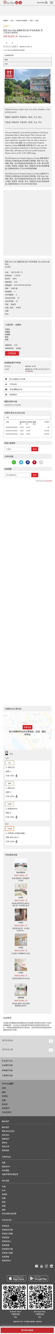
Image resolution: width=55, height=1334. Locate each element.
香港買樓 (5, 1245)
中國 (4, 1187)
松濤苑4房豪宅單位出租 (21, 978)
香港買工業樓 (7, 1253)
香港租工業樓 (7, 1234)
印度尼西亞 (7, 1112)
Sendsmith (48, 481)
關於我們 (5, 1127)
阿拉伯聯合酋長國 (9, 1214)
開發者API (6, 1167)
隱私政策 (39, 1321)
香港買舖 (5, 1257)
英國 (4, 1206)
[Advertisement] (27, 221)
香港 (4, 1088)
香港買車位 (6, 1261)
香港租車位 (6, 1241)
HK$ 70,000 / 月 (20, 875)
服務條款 (32, 1321)
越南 (4, 1092)
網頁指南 (5, 1150)
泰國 (4, 1100)
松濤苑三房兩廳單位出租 (21, 953)
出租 (7, 417)
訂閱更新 (12, 353)
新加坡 (5, 1104)
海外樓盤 (5, 1170)
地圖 (6, 60)
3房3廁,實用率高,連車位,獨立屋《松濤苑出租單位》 (21, 905)
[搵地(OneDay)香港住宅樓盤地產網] (12, 2)
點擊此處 (27, 727)
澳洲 (4, 1202)
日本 (4, 1190)
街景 (6, 64)
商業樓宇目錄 (7, 1070)
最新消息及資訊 (8, 1131)
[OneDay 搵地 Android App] (38, 1278)
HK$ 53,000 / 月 (20, 925)
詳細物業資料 (9, 55)
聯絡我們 (5, 1139)
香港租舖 (5, 1237)
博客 (4, 1163)
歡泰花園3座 (20, 872)
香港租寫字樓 (7, 1230)
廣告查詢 (5, 1135)
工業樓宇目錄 (7, 1075)
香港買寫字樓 (7, 1249)
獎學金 (4, 1143)
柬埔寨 (4, 1194)
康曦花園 (21, 998)
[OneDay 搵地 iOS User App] (16, 1278)
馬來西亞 (6, 1108)
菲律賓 (5, 1096)
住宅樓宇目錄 (7, 1065)
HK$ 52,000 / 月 (20, 976)
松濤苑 (21, 897)
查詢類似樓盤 (27, 1330)
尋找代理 (5, 1146)
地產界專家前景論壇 (10, 1174)
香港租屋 (5, 1226)
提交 (35, 449)
